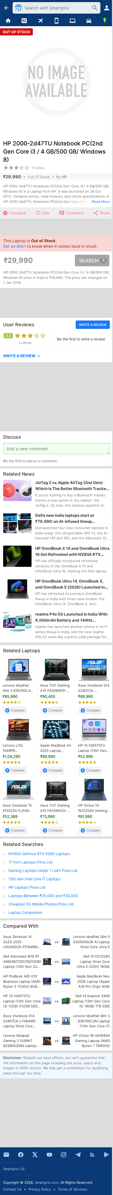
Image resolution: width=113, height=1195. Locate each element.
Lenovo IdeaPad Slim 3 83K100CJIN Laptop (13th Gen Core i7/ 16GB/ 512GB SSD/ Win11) (18, 688)
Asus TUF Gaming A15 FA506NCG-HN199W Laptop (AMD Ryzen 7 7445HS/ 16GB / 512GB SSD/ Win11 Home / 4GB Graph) (55, 808)
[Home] (8, 21)
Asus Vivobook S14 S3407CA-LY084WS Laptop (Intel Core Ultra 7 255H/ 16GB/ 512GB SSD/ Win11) (93, 688)
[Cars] (89, 21)
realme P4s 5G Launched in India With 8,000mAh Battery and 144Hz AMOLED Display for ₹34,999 (71, 617)
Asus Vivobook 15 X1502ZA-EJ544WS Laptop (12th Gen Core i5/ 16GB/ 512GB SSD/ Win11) (18, 808)
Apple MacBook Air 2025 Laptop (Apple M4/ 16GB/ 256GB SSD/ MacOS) (55, 748)
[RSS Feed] (92, 1154)
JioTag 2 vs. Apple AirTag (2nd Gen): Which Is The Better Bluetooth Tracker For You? (71, 486)
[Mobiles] (56, 21)
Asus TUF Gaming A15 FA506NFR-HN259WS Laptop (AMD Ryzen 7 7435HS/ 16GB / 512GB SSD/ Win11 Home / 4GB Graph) (55, 688)
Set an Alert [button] (14, 246)
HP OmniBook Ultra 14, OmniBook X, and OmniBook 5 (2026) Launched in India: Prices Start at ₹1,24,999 (70, 584)
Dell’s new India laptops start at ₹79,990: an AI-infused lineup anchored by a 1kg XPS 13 (64, 519)
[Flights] (40, 21)
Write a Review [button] (93, 325)
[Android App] (106, 1154)
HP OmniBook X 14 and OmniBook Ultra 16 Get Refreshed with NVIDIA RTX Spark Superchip (72, 551)
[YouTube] (49, 1154)
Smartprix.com (46, 1182)
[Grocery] (105, 21)
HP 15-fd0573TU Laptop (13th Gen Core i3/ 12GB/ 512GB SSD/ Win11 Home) (92, 748)
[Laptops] (73, 21)
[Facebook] (21, 1154)
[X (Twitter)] (35, 1154)
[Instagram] (63, 1154)
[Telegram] (78, 1154)
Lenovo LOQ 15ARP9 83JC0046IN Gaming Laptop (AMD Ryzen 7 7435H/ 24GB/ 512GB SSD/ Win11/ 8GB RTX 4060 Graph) (18, 748)
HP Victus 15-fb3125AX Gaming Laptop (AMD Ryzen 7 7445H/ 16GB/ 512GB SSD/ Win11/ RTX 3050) (93, 808)
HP (64, 177)
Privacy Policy (40, 1189)
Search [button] (89, 260)
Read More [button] (101, 201)
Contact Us (12, 1189)
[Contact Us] (6, 1154)
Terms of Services (72, 1189)
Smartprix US (13, 1169)
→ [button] (21, 356)
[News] (24, 21)
